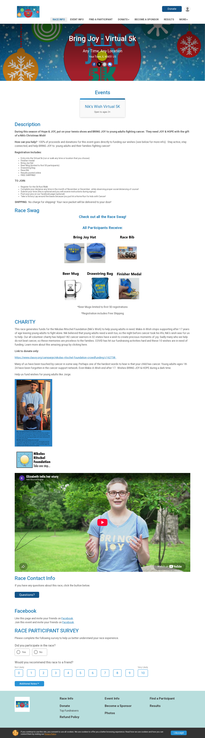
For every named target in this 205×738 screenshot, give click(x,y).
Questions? (27, 595)
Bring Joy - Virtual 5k (102, 38)
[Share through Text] (110, 64)
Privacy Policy (50, 734)
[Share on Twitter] (99, 64)
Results (169, 19)
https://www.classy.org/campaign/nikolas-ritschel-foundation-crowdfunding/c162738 (65, 357)
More (182, 19)
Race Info (59, 19)
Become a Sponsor (147, 19)
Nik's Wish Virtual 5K (102, 106)
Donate (172, 8)
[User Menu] (187, 9)
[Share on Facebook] (94, 64)
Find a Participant (101, 19)
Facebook (67, 618)
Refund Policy (69, 717)
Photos (110, 713)
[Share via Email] (104, 64)
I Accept (179, 732)
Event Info (77, 19)
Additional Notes (28, 683)
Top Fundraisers (69, 710)
